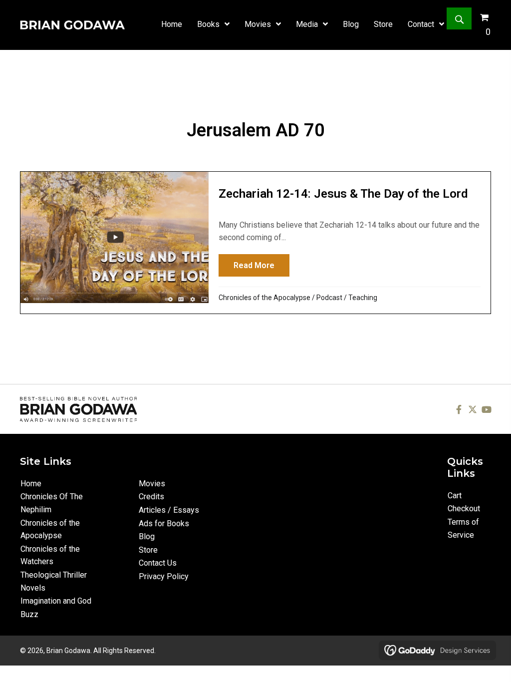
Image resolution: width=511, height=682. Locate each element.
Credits (151, 496)
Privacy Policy (164, 576)
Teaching (362, 298)
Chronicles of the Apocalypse (264, 298)
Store (148, 550)
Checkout (464, 508)
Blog (147, 536)
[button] (459, 18)
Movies (152, 483)
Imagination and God (55, 601)
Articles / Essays (169, 510)
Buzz (29, 614)
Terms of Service (463, 528)
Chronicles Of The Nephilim (51, 503)
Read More (261, 265)
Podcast (329, 298)
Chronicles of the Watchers (50, 555)
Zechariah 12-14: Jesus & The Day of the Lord (343, 194)
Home (30, 483)
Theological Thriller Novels (53, 581)
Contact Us (158, 563)
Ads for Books (164, 523)
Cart (455, 495)
